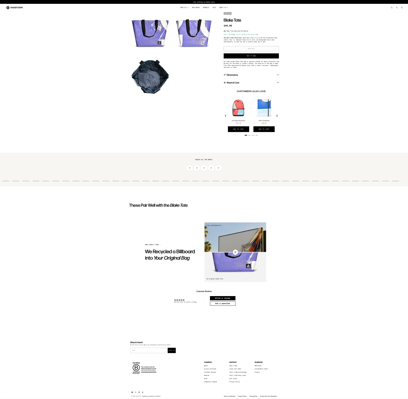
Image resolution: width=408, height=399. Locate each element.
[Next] (277, 116)
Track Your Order (235, 369)
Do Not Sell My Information (268, 396)
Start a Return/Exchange (237, 372)
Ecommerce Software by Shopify (151, 396)
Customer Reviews (210, 372)
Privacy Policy (234, 382)
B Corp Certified (210, 369)
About (206, 365)
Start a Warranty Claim (237, 375)
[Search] (392, 8)
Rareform (138, 396)
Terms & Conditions (229, 396)
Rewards (206, 375)
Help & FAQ (233, 365)
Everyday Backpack (238, 120)
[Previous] (226, 116)
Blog (205, 378)
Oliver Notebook (264, 120)
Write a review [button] (222, 298)
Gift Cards (233, 378)
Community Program (210, 382)
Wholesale (258, 365)
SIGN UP (172, 350)
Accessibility (253, 396)
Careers (257, 372)
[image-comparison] (235, 252)
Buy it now (251, 56)
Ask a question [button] (222, 303)
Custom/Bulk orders (261, 369)
